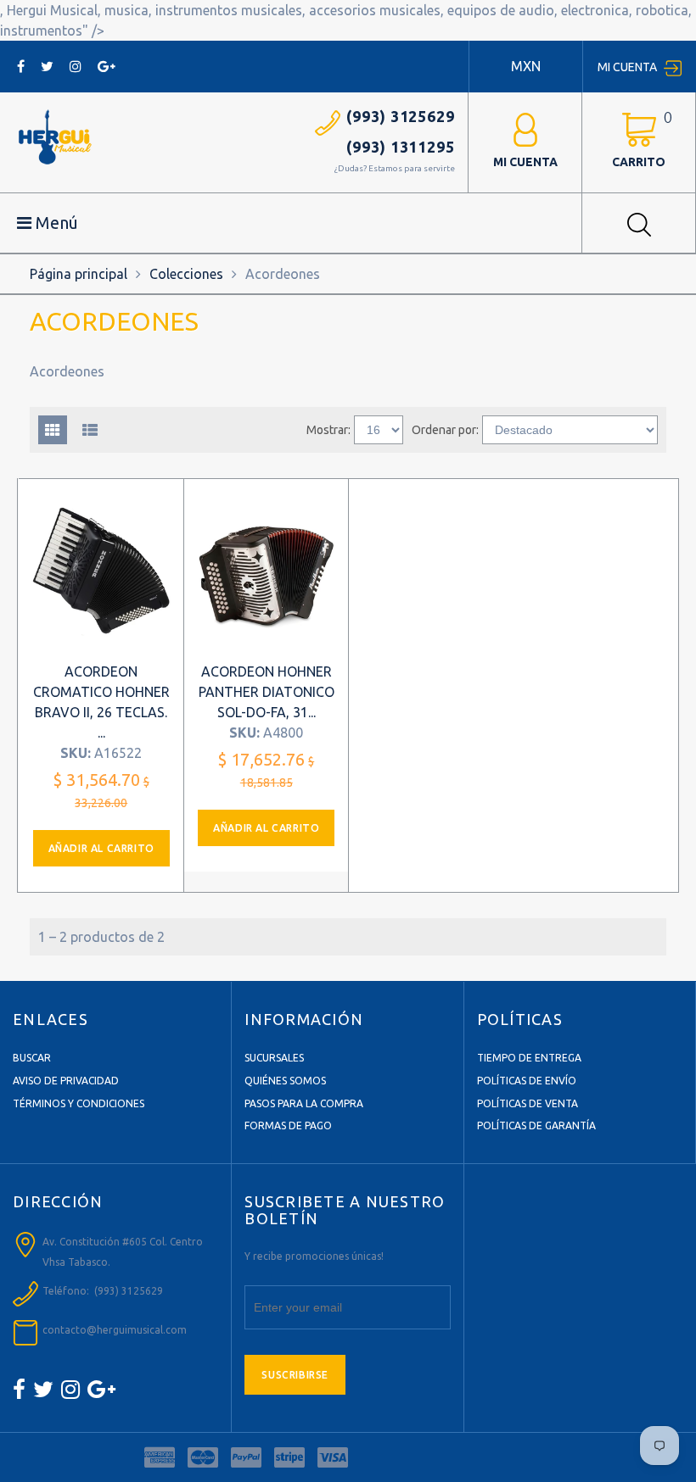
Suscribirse (294, 1374)
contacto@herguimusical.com (114, 1329)
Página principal (78, 273)
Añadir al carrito (101, 848)
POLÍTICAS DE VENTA (527, 1103)
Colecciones (186, 273)
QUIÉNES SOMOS (285, 1080)
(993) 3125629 (400, 116)
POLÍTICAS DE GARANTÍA (536, 1125)
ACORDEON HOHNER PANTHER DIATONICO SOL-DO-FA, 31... (266, 692)
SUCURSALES (274, 1057)
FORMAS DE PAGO (288, 1125)
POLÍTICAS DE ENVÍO (526, 1080)
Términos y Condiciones (78, 1103)
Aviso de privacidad (66, 1080)
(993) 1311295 (400, 146)
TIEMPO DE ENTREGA (529, 1057)
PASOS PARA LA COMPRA (303, 1103)
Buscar (32, 1057)
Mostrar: (328, 430)
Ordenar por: (445, 430)
